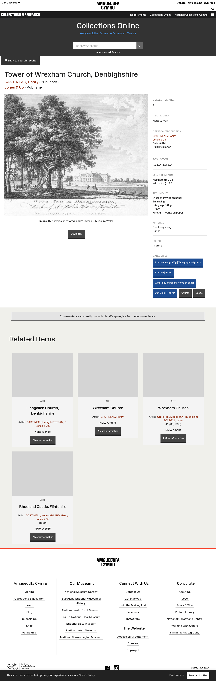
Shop (29, 625)
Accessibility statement (132, 636)
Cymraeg (209, 2)
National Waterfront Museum (81, 610)
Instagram (133, 618)
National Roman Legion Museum (81, 637)
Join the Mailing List (133, 605)
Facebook (133, 612)
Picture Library (184, 612)
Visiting (29, 591)
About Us (185, 591)
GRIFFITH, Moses (167, 416)
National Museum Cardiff (81, 591)
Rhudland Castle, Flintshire (42, 506)
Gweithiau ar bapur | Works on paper (174, 282)
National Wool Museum (81, 630)
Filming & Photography (184, 632)
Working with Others (184, 625)
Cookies (133, 643)
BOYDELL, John (173, 420)
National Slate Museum (81, 623)
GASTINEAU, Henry (21, 82)
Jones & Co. (14, 87)
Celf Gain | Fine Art (165, 292)
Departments (138, 14)
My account (195, 2)
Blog (29, 612)
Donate (181, 2)
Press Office (184, 605)
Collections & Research (20, 14)
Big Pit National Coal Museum (81, 616)
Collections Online (160, 14)
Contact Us (133, 591)
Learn (29, 605)
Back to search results (21, 60)
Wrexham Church (108, 408)
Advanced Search (109, 52)
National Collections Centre (191, 14)
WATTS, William (188, 416)
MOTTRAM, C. (58, 422)
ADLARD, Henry (58, 515)
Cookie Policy (87, 675)
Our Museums (10, 2)
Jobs (185, 598)
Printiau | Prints (163, 272)
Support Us (29, 618)
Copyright (133, 650)
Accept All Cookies (198, 675)
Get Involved (133, 598)
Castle (199, 292)
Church (185, 292)
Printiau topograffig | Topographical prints (178, 262)
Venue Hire (29, 632)
